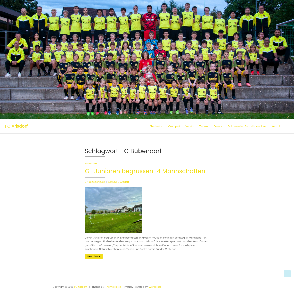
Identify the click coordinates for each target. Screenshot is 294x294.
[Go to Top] (287, 273)
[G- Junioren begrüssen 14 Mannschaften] (147, 210)
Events (218, 126)
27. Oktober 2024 (95, 182)
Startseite (156, 126)
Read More (93, 256)
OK (282, 289)
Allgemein (91, 163)
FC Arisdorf (16, 126)
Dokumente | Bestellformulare (247, 126)
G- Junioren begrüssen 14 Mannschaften (145, 171)
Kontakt (277, 126)
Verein (189, 126)
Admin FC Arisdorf (118, 182)
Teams (203, 126)
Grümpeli (174, 126)
